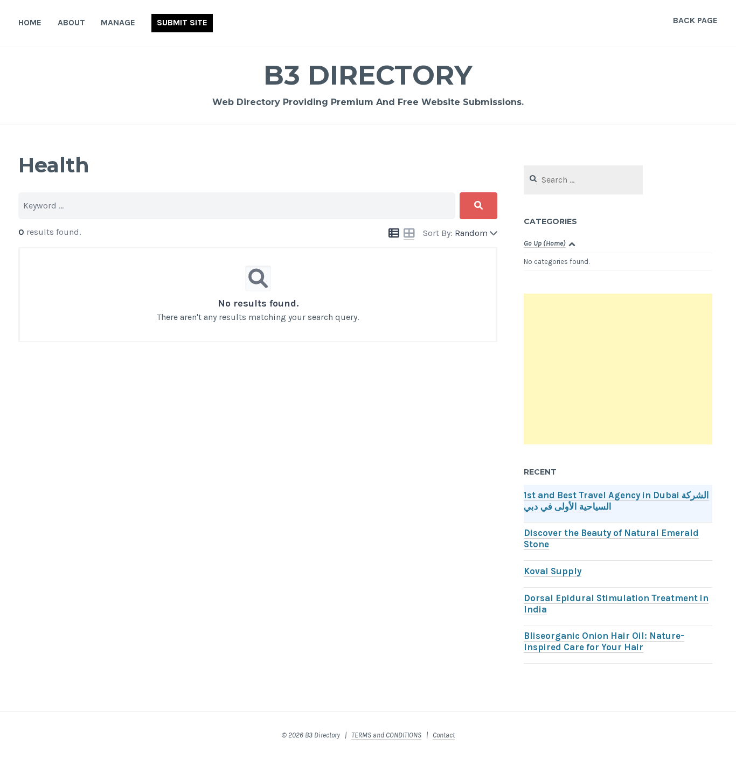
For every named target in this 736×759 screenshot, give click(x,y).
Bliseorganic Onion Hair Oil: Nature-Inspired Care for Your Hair (604, 641)
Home (29, 22)
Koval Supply (552, 571)
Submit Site (182, 22)
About (71, 22)
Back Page (695, 20)
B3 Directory (368, 75)
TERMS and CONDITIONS (386, 735)
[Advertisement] (618, 369)
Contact (444, 735)
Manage (118, 22)
